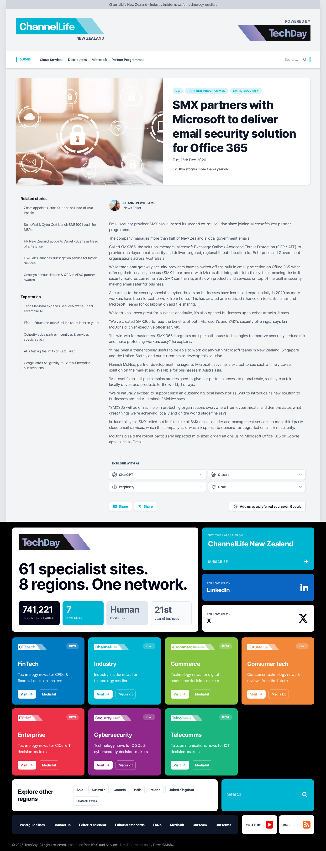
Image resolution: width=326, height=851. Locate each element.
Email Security (246, 90)
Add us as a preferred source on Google (270, 506)
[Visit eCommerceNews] (193, 647)
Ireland (155, 790)
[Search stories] (304, 794)
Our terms (223, 825)
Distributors (77, 60)
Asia (79, 790)
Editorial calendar (92, 825)
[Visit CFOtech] (40, 647)
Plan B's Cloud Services (101, 845)
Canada (120, 790)
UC (177, 90)
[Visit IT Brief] (40, 718)
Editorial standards (130, 825)
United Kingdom (181, 790)
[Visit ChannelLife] (116, 647)
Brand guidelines (32, 825)
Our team (200, 825)
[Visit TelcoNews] (193, 718)
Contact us (62, 825)
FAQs (157, 825)
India (138, 790)
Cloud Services (51, 60)
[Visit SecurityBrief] (116, 718)
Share (123, 506)
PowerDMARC (163, 845)
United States (86, 801)
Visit (24, 694)
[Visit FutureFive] (269, 647)
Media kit (49, 694)
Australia (98, 790)
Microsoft (99, 60)
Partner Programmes (128, 60)
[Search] (305, 59)
